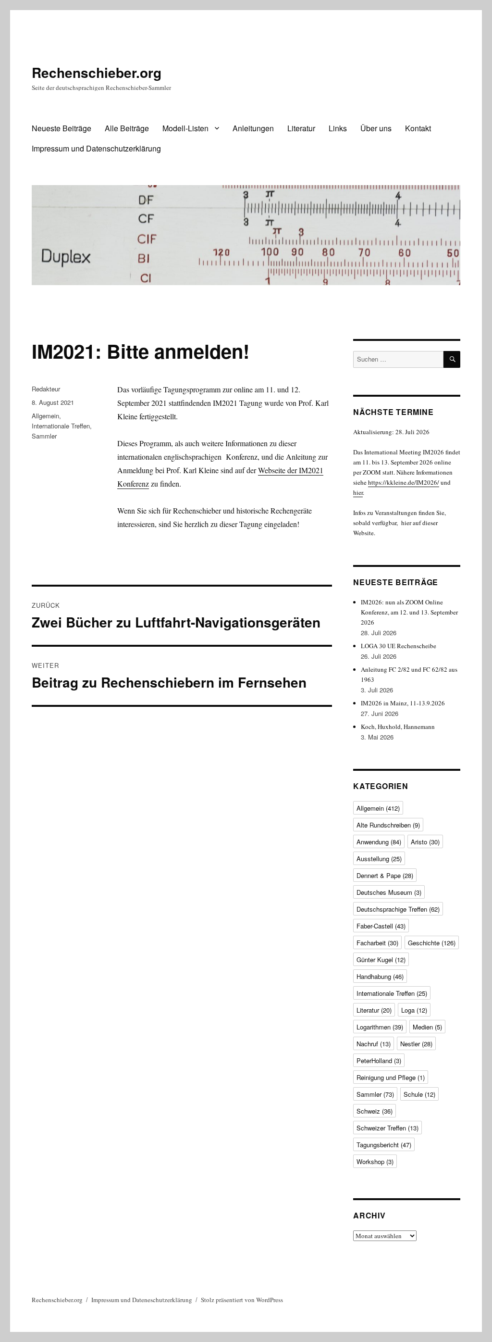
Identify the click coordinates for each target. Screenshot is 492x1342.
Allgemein (45, 415)
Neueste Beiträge (61, 128)
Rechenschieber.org (96, 72)
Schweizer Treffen (387, 1127)
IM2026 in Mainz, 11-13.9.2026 (403, 703)
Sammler (44, 435)
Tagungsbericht (384, 1144)
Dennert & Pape (385, 875)
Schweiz (375, 1111)
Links (338, 128)
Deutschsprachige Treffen (398, 909)
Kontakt (418, 128)
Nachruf (374, 1043)
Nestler (416, 1043)
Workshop (375, 1161)
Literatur (301, 128)
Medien (427, 1026)
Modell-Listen (185, 128)
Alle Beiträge (127, 128)
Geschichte (431, 942)
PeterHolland (379, 1060)
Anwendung (379, 841)
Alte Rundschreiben (388, 824)
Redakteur (46, 388)
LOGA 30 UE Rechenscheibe (398, 645)
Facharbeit (377, 942)
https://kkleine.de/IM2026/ (403, 482)
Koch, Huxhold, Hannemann (398, 726)
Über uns (376, 128)
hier (358, 492)
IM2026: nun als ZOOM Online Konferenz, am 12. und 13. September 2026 (409, 612)
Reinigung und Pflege (391, 1077)
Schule (419, 1094)
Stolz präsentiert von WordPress (242, 1299)
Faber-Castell (381, 925)
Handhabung (380, 976)
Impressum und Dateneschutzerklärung (141, 1299)
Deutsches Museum (389, 892)
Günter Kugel (381, 959)
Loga (414, 1010)
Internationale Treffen (61, 425)
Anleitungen (253, 128)
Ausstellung (379, 858)
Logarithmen (380, 1026)
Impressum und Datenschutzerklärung (96, 148)
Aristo (425, 841)
